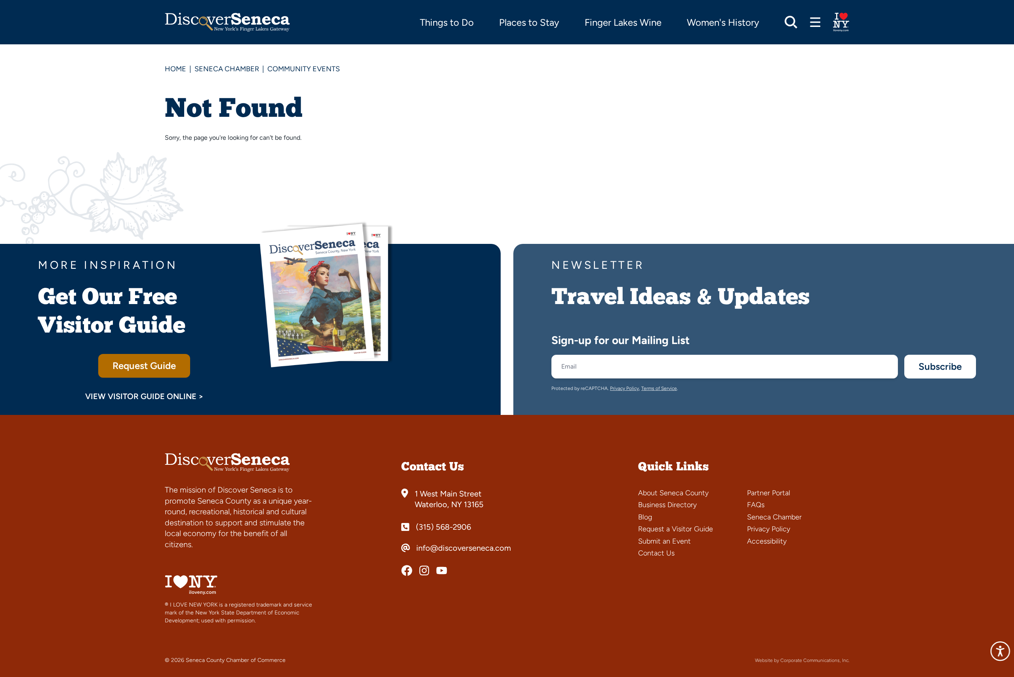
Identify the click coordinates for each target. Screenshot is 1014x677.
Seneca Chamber (226, 69)
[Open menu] (815, 22)
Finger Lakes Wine (623, 22)
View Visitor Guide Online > (144, 396)
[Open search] (791, 22)
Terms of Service (659, 388)
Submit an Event (664, 541)
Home (175, 69)
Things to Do (447, 22)
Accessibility (767, 541)
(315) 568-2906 (443, 527)
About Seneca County (673, 493)
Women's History (723, 22)
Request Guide (144, 365)
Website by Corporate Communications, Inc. (802, 660)
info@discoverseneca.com (463, 548)
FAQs (755, 504)
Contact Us (656, 553)
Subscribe (940, 366)
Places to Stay (529, 22)
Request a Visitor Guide (675, 529)
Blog (645, 517)
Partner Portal (768, 493)
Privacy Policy (624, 388)
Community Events (303, 69)
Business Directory (667, 504)
